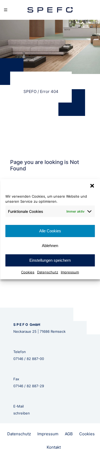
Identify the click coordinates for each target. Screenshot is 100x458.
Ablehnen (50, 245)
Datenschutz (47, 272)
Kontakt (54, 447)
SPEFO (30, 91)
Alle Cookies (50, 231)
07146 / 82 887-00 (28, 359)
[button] (92, 185)
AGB (69, 433)
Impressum (70, 272)
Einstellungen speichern (50, 260)
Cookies (27, 272)
